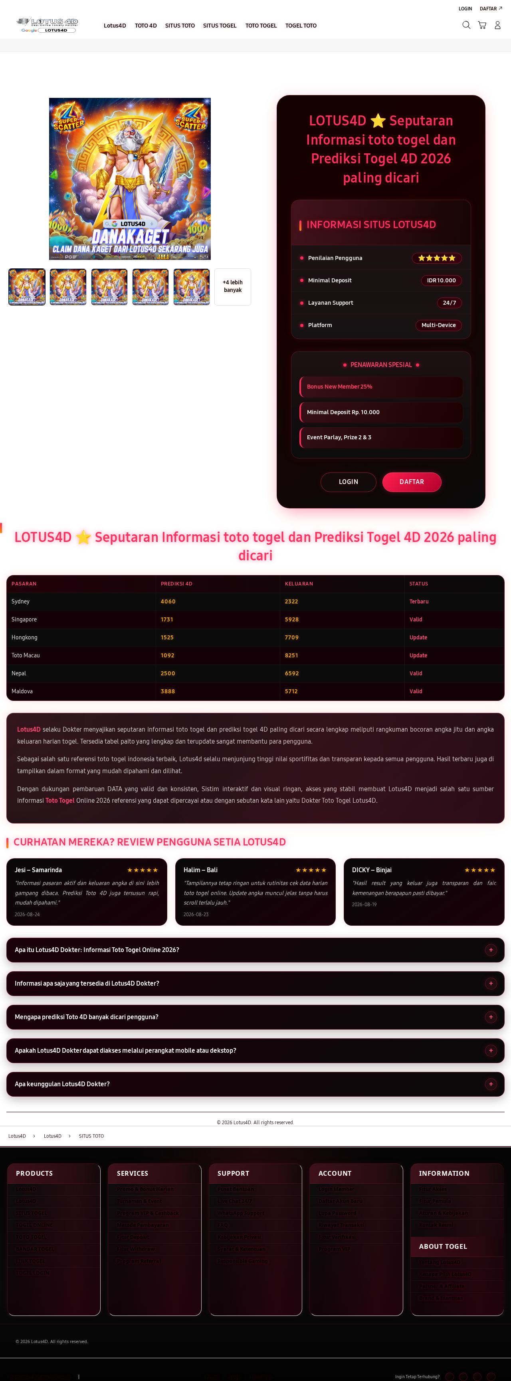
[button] (482, 25)
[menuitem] (115, 26)
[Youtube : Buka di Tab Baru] (491, 1377)
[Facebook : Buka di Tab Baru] (449, 1377)
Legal (235, 1377)
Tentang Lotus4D (439, 1262)
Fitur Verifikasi (337, 1237)
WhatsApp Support (241, 1213)
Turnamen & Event (139, 1201)
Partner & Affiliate (441, 1286)
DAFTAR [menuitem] (488, 9)
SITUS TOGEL (31, 1213)
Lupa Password (338, 1213)
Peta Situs (261, 1377)
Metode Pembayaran (143, 1225)
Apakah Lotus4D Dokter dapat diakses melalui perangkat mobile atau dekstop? (125, 1050)
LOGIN (348, 482)
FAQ (223, 1225)
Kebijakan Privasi (239, 1237)
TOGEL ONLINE (34, 1225)
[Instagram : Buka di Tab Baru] (477, 1377)
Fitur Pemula (435, 1201)
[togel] (47, 24)
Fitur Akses (433, 1189)
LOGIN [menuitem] (465, 9)
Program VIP (335, 1249)
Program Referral (139, 1261)
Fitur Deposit (133, 1237)
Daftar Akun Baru (340, 1201)
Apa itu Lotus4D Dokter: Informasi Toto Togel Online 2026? (97, 950)
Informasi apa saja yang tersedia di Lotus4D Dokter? (87, 983)
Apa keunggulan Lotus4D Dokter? (62, 1084)
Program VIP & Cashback (148, 1213)
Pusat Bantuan (236, 1189)
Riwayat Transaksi (341, 1225)
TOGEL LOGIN (33, 1273)
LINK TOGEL (30, 1261)
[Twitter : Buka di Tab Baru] (463, 1377)
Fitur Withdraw (136, 1249)
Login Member (337, 1189)
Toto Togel (60, 800)
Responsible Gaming (243, 1261)
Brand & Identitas (441, 1298)
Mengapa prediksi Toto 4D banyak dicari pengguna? (86, 1017)
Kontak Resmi (436, 1225)
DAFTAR (412, 482)
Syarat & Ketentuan (241, 1249)
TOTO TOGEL (31, 1237)
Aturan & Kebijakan (443, 1213)
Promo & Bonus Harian (145, 1189)
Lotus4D (29, 729)
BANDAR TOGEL (35, 1249)
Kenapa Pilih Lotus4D (445, 1274)
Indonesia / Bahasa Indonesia (39, 1377)
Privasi (213, 1377)
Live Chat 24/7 (235, 1201)
